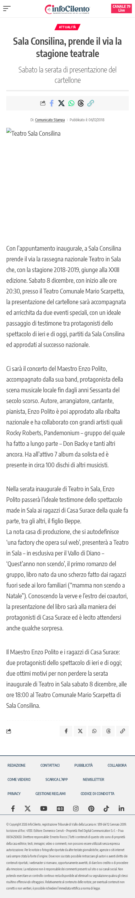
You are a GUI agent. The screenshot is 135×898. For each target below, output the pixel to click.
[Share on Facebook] (51, 103)
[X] (27, 808)
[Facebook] (13, 808)
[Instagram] (76, 808)
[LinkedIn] (121, 808)
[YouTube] (44, 808)
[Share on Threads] (81, 103)
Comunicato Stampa (50, 119)
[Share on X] (61, 103)
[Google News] (60, 808)
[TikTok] (106, 808)
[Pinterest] (91, 808)
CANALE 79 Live (122, 8)
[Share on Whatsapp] (71, 103)
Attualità (67, 27)
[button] (8, 8)
